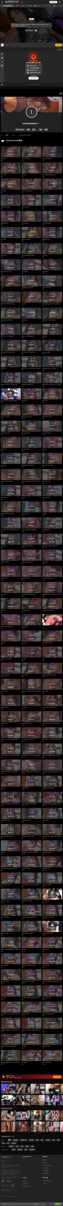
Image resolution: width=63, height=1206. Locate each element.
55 (44, 935)
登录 (60, 2)
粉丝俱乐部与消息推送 (25, 135)
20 (24, 1048)
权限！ (35, 75)
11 (44, 434)
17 (44, 886)
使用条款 (44, 1162)
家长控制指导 (45, 1170)
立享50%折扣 (57, 1076)
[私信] (46, 129)
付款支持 (44, 1183)
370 (45, 628)
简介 (2, 135)
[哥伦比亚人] (9, 1140)
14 (44, 725)
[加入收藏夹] (2, 45)
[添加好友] (40, 129)
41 (44, 999)
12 (24, 434)
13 (44, 483)
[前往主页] (12, 2)
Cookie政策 (45, 1168)
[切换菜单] (2, 2)
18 (3, 1064)
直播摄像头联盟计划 (27, 1186)
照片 (24, 5)
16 (44, 870)
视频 (18, 5)
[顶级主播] (22, 2)
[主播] (60, 93)
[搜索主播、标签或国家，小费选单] (61, 5)
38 (45, 902)
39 (24, 773)
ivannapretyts (5, 1136)
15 (44, 370)
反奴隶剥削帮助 (46, 1173)
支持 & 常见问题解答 (47, 1181)
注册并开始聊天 (33, 78)
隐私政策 (44, 1160)
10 (44, 338)
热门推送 (30, 5)
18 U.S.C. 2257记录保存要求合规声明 (9, 1196)
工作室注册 (25, 1183)
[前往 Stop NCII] (5, 1190)
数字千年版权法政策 (47, 1165)
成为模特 (24, 1181)
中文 (4, 1161)
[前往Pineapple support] (13, 1185)
